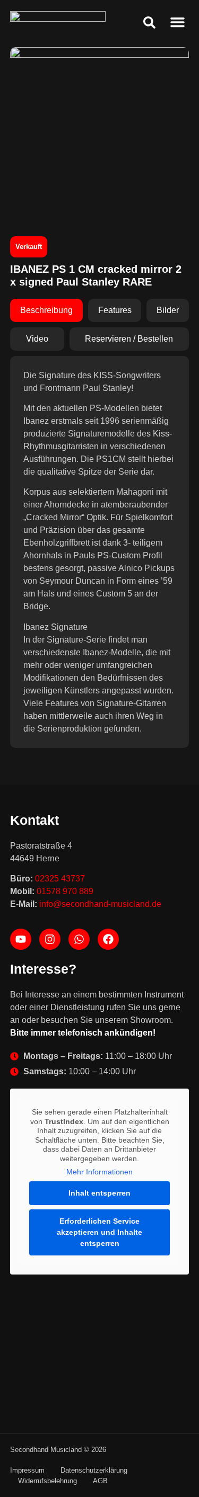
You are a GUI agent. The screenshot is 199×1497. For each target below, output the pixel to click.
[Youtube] (20, 939)
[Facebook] (108, 939)
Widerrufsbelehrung (47, 1481)
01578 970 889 (65, 891)
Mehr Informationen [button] (99, 1172)
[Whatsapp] (79, 939)
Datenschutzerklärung (93, 1470)
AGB (100, 1481)
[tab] (46, 310)
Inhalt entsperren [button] (99, 1193)
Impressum (27, 1470)
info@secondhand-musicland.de (100, 903)
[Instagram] (49, 939)
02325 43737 (60, 878)
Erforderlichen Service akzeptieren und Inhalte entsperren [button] (99, 1232)
